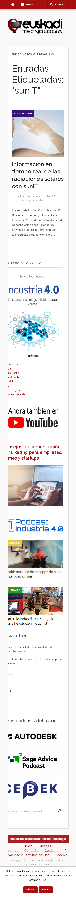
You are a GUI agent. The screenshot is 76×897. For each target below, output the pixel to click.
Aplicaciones (23, 113)
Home (15, 53)
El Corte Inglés (11, 390)
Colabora (51, 851)
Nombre (9, 674)
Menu (29, 4)
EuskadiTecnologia (23, 196)
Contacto (31, 851)
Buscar (60, 4)
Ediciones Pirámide (13, 394)
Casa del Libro (10, 381)
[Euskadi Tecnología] (35, 32)
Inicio (29, 846)
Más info (30, 889)
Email (7, 691)
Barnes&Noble (10, 377)
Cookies (62, 855)
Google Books (10, 372)
